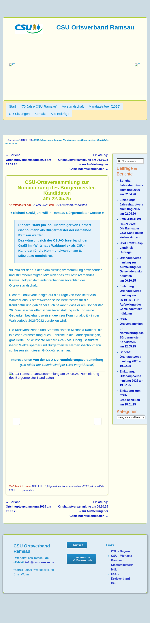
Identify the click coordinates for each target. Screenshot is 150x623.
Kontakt (40, 114)
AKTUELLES (25, 140)
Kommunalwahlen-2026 (75, 486)
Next (97, 421)
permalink (28, 490)
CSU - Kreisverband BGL (120, 579)
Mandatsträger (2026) (104, 106)
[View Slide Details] (57, 404)
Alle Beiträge (60, 114)
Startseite (12, 140)
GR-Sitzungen (19, 114)
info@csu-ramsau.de (39, 562)
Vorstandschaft (73, 106)
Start (12, 106)
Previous (16, 421)
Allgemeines (54, 486)
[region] (75, 66)
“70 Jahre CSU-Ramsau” (39, 106)
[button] (12, 66)
